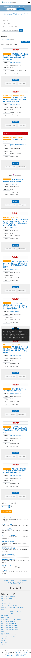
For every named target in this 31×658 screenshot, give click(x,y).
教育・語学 (4, 640)
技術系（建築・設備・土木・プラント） (11, 629)
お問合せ (13, 580)
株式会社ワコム (13, 184)
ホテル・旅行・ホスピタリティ (8, 636)
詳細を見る (15, 79)
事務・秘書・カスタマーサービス (9, 605)
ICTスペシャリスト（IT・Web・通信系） (11, 619)
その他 (2, 644)
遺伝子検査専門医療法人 (8, 554)
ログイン (11, 9)
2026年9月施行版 (22, 652)
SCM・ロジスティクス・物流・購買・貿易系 (12, 607)
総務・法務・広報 (5, 603)
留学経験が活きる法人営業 (8, 548)
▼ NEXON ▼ (5, 570)
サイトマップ (20, 582)
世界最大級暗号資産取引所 (8, 559)
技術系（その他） (5, 631)
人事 (2, 601)
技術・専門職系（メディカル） (8, 634)
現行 (16, 652)
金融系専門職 (4, 615)
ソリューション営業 (7, 524)
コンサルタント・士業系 (7, 613)
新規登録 (21, 9)
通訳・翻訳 (4, 642)
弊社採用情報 (11, 582)
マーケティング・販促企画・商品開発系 (11, 611)
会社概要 (6, 580)
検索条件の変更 (6, 23)
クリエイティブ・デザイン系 (8, 621)
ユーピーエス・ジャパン (8, 518)
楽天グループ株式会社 (15, 62)
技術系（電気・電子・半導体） (8, 623)
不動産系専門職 (5, 617)
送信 (21, 30)
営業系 (2, 609)
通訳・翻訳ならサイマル (8, 541)
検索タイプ (5, 20)
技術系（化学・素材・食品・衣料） (9, 627)
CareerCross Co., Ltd (12, 651)
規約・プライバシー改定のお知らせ (15, 655)
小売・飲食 (4, 638)
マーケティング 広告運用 (8, 535)
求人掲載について (15, 583)
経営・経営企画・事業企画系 (8, 596)
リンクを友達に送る (22, 580)
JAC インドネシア (7, 565)
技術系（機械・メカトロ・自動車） (9, 625)
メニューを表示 (24, 41)
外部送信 (23, 654)
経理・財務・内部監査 (6, 598)
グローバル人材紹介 (7, 529)
